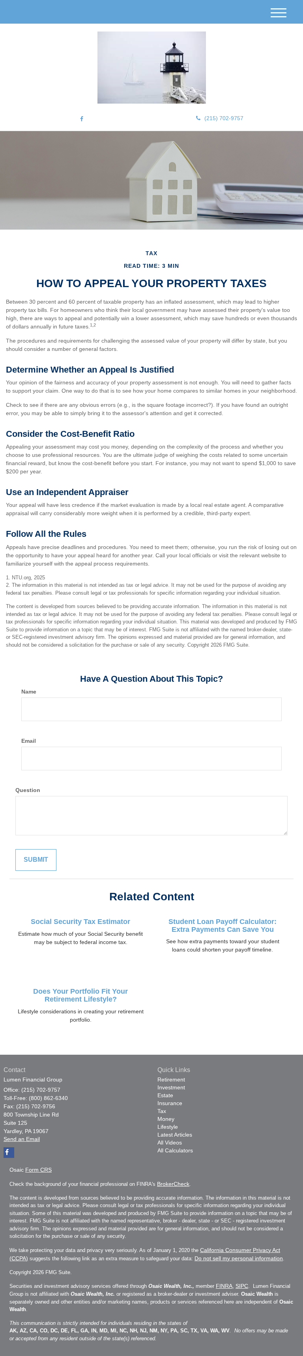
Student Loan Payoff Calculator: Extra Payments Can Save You (222, 925)
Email (28, 741)
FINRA (224, 1286)
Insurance (169, 1103)
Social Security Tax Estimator (80, 922)
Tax (161, 1111)
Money (165, 1119)
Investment (171, 1087)
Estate (165, 1095)
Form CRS (38, 1170)
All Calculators (175, 1150)
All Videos (169, 1142)
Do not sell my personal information (239, 1258)
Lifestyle (167, 1127)
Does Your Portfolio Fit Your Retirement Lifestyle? (80, 995)
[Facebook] (81, 119)
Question (27, 790)
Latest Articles (174, 1135)
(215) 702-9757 (223, 118)
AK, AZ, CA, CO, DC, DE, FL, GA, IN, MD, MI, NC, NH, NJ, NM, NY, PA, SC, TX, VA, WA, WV (119, 1331)
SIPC (242, 1286)
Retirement (171, 1079)
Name (28, 691)
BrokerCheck (173, 1184)
